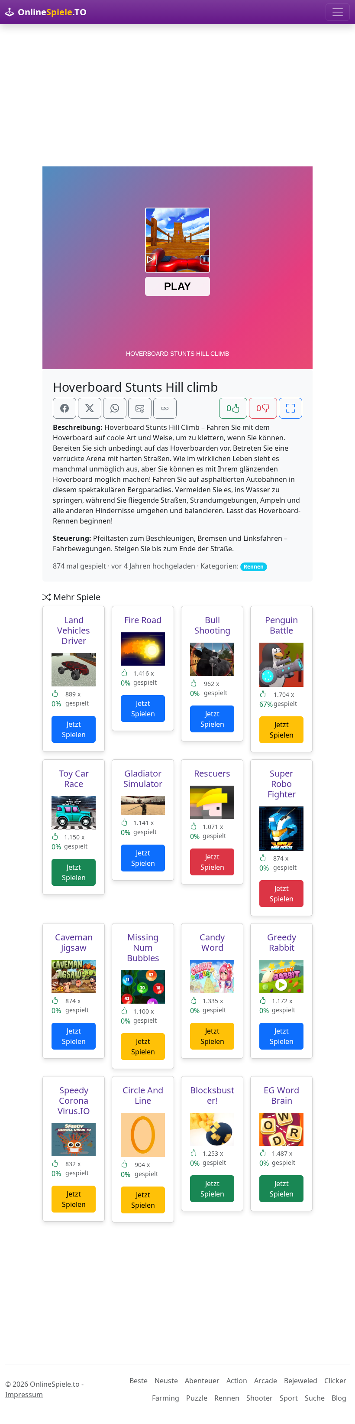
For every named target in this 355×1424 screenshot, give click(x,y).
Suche (315, 1398)
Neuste (166, 1380)
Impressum (24, 1394)
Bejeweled (300, 1380)
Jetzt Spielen (74, 729)
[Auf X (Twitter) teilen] (89, 408)
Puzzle (196, 1398)
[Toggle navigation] (338, 12)
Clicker (335, 1380)
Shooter (259, 1398)
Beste (138, 1380)
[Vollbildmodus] (290, 408)
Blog (339, 1398)
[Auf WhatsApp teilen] (114, 408)
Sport (289, 1398)
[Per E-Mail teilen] (140, 408)
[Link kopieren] (165, 408)
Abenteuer (202, 1380)
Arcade (265, 1380)
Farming (165, 1398)
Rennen (226, 1398)
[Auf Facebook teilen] (64, 408)
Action (236, 1380)
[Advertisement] (177, 95)
